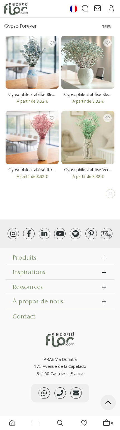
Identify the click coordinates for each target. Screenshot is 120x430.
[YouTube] (60, 233)
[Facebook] (29, 233)
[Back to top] (108, 403)
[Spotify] (75, 233)
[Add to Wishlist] (52, 43)
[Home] (12, 423)
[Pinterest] (91, 233)
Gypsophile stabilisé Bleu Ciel (35, 94)
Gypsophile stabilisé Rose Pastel (38, 169)
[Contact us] (60, 393)
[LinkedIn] (44, 233)
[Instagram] (13, 233)
